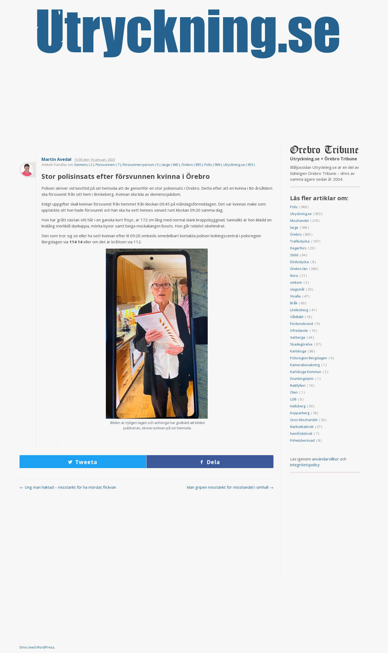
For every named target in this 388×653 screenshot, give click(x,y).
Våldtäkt (296, 316)
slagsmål (297, 289)
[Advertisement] (194, 102)
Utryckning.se (301, 213)
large (294, 227)
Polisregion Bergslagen (308, 358)
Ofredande (299, 330)
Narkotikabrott (301, 426)
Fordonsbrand (301, 323)
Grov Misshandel (304, 419)
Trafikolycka (300, 241)
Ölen (294, 392)
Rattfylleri (297, 385)
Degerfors (298, 248)
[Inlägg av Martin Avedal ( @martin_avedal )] (28, 170)
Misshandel (299, 220)
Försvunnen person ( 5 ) (141, 164)
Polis (294, 206)
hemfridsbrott (301, 433)
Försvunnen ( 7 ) (108, 164)
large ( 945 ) (171, 164)
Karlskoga (298, 351)
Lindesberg (299, 309)
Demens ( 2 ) (84, 164)
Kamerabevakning (305, 364)
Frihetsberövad (302, 440)
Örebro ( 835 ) (192, 164)
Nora (294, 275)
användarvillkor (325, 458)
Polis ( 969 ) (213, 164)
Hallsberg (297, 406)
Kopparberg (299, 413)
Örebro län (298, 268)
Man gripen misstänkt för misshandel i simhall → (230, 487)
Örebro (296, 234)
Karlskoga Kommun (305, 371)
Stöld (294, 255)
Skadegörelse (301, 344)
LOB (293, 399)
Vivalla (295, 296)
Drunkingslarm (302, 378)
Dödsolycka (299, 261)
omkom (296, 282)
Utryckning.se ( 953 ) (239, 164)
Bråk (293, 303)
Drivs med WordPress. (37, 647)
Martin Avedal (56, 159)
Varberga (297, 337)
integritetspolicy (305, 464)
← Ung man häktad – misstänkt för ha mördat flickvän (68, 487)
